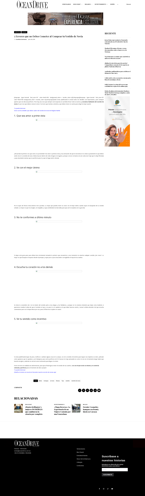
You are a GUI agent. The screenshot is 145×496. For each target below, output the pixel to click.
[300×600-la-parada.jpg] (117, 148)
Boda (40, 381)
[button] (129, 4)
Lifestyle (17, 32)
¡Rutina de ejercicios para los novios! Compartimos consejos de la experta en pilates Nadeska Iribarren (117, 64)
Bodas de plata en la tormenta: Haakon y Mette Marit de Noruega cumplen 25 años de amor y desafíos (117, 92)
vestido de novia (75, 381)
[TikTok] (108, 489)
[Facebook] (79, 390)
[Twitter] (83, 390)
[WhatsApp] (91, 390)
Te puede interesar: (20, 108)
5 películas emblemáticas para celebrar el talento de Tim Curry (117, 72)
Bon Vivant (28, 404)
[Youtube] (112, 489)
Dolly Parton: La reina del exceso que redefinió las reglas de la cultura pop (116, 85)
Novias (24, 32)
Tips (63, 381)
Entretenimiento (59, 404)
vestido (68, 381)
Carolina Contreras (21, 39)
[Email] (95, 390)
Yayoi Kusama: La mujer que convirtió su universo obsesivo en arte (117, 57)
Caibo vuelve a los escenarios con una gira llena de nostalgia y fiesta (118, 79)
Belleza (85, 404)
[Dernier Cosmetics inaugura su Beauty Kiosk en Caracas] (76, 408)
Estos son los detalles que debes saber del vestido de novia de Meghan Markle (37, 110)
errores (52, 381)
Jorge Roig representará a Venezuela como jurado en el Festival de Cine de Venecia (116, 41)
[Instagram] (103, 489)
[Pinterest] (87, 390)
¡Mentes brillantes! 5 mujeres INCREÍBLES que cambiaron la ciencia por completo (33, 410)
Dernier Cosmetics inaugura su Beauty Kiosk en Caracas (91, 409)
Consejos (46, 381)
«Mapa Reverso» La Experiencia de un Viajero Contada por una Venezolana (62, 410)
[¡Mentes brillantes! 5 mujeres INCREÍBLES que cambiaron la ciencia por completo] (18, 408)
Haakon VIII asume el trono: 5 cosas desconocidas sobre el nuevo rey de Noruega (116, 50)
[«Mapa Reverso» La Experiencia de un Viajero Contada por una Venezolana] (47, 408)
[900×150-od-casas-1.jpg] (65, 26)
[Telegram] (99, 390)
